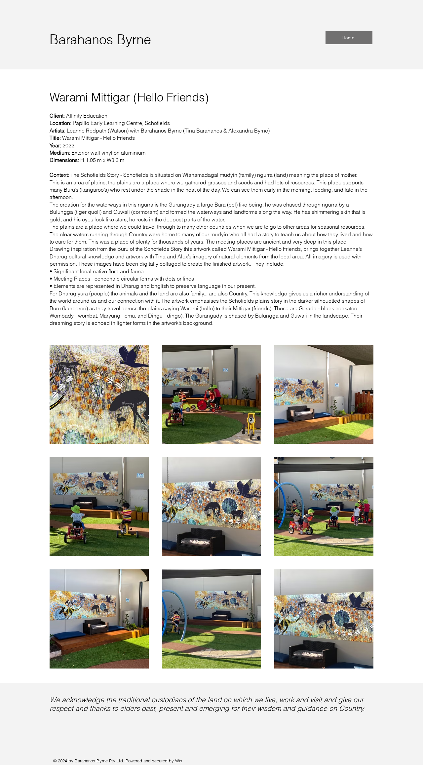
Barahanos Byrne (100, 39)
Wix (178, 760)
